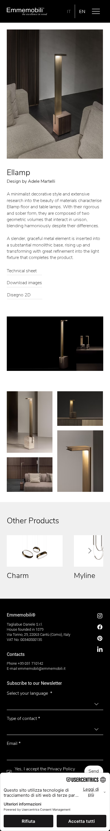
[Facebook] (99, 627)
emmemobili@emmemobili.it (41, 668)
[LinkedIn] (99, 649)
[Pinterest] (99, 638)
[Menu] (96, 11)
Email (14, 743)
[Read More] (24, 271)
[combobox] (55, 704)
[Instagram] (99, 615)
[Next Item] (90, 551)
